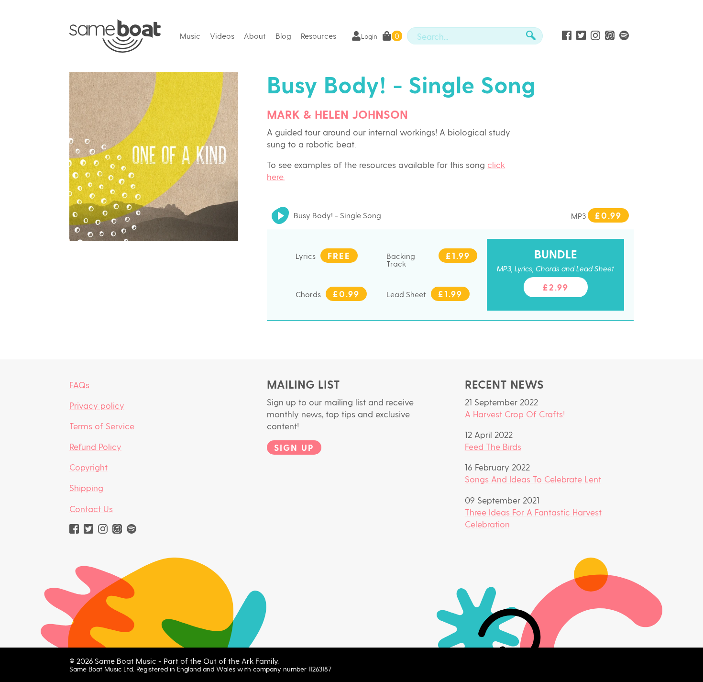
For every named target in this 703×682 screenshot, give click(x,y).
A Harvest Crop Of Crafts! (515, 414)
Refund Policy (95, 446)
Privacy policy (96, 405)
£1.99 (458, 255)
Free (339, 255)
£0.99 (608, 215)
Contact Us (91, 508)
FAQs (79, 385)
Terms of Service (101, 426)
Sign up (294, 447)
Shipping (86, 487)
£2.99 (556, 287)
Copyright (88, 467)
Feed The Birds (493, 446)
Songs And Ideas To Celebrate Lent (533, 479)
